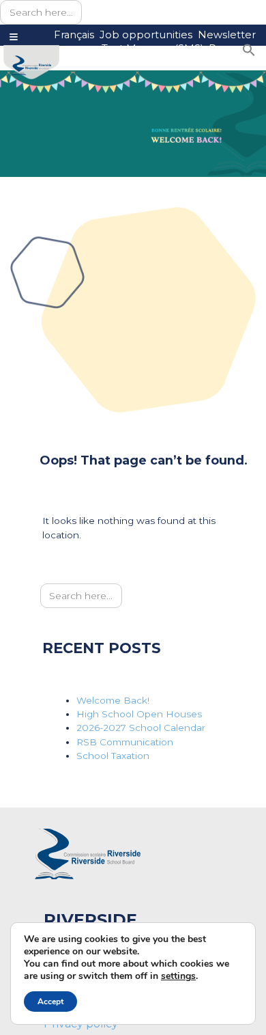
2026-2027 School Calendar (140, 727)
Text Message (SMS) (152, 49)
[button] (249, 49)
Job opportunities (146, 35)
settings (178, 976)
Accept (50, 1001)
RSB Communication (124, 741)
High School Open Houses (139, 713)
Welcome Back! (112, 700)
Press (223, 49)
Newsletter (227, 35)
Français (74, 35)
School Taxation (112, 755)
